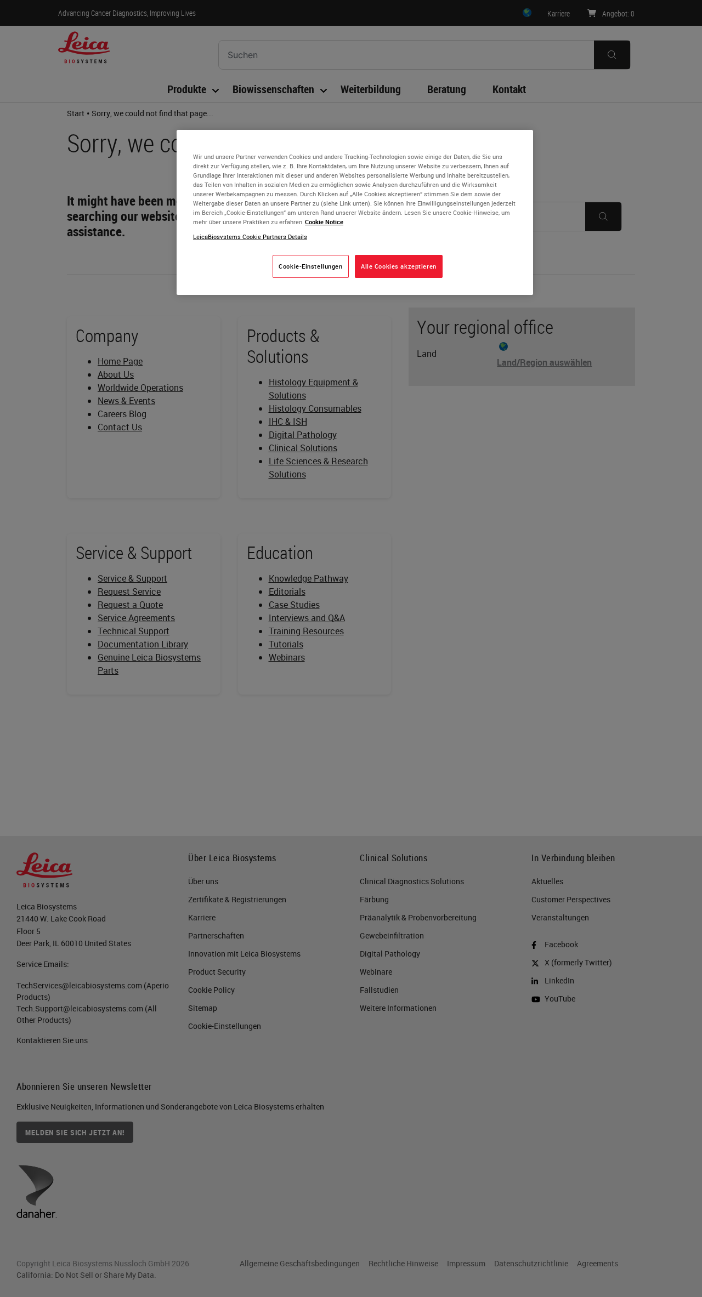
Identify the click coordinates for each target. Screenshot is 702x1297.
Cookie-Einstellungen (310, 266)
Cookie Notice (324, 222)
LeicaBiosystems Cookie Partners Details (250, 236)
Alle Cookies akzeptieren (399, 266)
